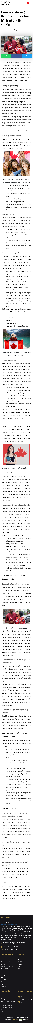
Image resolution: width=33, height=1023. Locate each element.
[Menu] (30, 3)
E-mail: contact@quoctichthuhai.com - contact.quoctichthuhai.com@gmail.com (15, 943)
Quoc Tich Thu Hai (26, 996)
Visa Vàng (21, 954)
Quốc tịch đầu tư (7, 954)
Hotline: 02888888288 (10, 949)
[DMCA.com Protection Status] (24, 1020)
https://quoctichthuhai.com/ (9, 924)
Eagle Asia (15, 1019)
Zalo (22, 1002)
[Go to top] (4, 1018)
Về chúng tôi (5, 917)
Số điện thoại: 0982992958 (11, 946)
